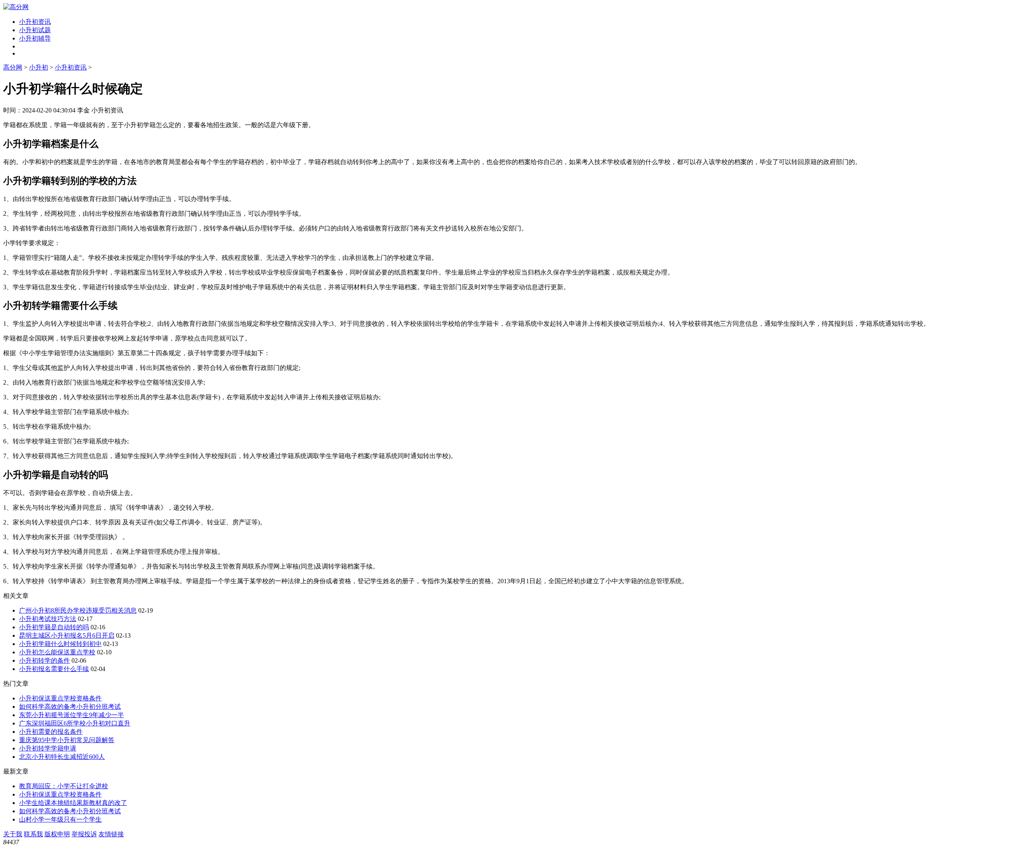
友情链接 (111, 834)
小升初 (38, 67)
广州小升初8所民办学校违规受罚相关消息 (78, 610)
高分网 (12, 67)
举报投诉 (84, 834)
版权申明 (57, 834)
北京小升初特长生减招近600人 (62, 756)
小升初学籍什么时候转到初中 (60, 643)
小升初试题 (35, 30)
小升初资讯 (35, 21)
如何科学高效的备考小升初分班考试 (70, 706)
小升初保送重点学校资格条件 (60, 698)
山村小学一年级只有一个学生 (60, 819)
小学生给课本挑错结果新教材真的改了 (73, 802)
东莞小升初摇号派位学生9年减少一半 (71, 715)
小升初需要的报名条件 (51, 731)
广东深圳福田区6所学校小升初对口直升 (74, 723)
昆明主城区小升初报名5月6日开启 (66, 635)
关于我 (12, 834)
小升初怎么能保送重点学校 (57, 652)
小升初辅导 (35, 38)
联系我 (33, 834)
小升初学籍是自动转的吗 (54, 627)
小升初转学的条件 (44, 660)
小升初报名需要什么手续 (54, 668)
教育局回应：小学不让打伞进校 (63, 786)
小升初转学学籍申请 (47, 748)
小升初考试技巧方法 (47, 618)
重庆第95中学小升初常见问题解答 (66, 740)
